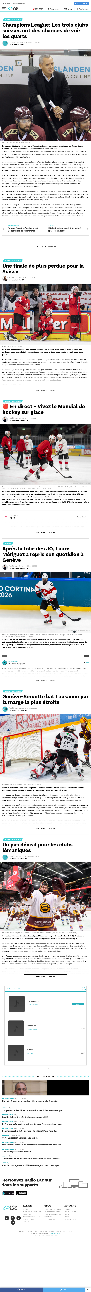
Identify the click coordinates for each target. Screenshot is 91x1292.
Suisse (66, 1214)
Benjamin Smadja (18, 420)
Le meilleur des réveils (52, 1209)
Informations (48, 1217)
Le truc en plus (70, 1219)
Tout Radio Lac (49, 1219)
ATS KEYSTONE (18, 44)
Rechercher (83, 9)
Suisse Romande (70, 1212)
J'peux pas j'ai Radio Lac (52, 1214)
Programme (54, 9)
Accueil (26, 1209)
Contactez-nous (19, 4)
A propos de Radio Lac (31, 1217)
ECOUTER (39, 9)
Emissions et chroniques (32, 1212)
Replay (69, 9)
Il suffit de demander (52, 1212)
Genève (67, 1209)
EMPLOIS (26, 1222)
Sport (66, 1217)
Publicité (6, 4)
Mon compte (81, 3)
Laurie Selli (16, 280)
